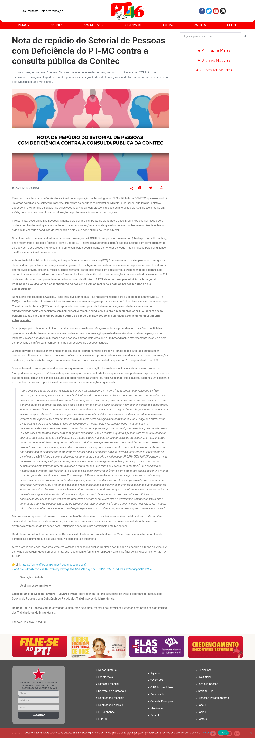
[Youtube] (216, 11)
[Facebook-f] (202, 11)
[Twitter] (209, 11)
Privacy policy (209, 732)
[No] (250, 733)
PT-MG (22, 25)
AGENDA (168, 25)
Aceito (223, 732)
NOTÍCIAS (56, 25)
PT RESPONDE (133, 25)
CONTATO (200, 25)
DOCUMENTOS (92, 25)
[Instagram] (223, 11)
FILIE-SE (232, 25)
